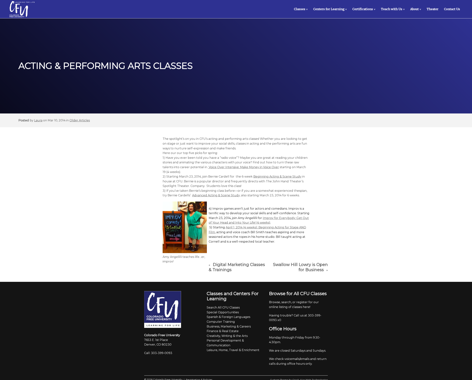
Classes (301, 9)
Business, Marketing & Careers (229, 326)
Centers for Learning (330, 9)
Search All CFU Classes (223, 307)
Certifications (364, 9)
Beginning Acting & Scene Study (277, 176)
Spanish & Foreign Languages (228, 317)
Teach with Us (393, 9)
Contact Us (452, 9)
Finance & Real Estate (223, 331)
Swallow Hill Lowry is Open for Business (300, 267)
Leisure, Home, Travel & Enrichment (233, 350)
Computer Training (221, 321)
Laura (38, 120)
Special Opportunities (223, 312)
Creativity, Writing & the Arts (227, 336)
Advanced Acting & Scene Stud (215, 195)
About (416, 9)
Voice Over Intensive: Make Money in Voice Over (243, 167)
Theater (432, 9)
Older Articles (80, 120)
